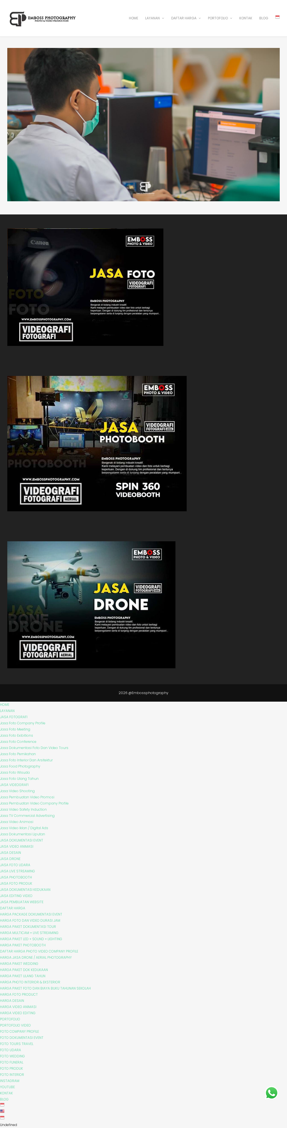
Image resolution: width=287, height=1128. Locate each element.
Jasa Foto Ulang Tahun (19, 778)
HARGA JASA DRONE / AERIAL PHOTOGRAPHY (36, 957)
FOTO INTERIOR (12, 1074)
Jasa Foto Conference (18, 741)
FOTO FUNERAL (11, 1062)
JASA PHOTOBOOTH (16, 877)
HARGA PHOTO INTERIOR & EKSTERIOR (30, 982)
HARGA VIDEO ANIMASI (18, 1006)
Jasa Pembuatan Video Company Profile (34, 803)
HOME (133, 18)
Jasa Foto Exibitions (16, 735)
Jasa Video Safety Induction (23, 809)
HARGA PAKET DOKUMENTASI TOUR (28, 926)
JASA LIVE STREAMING (17, 871)
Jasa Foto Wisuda (15, 772)
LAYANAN (153, 18)
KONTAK (245, 18)
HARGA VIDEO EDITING (18, 1013)
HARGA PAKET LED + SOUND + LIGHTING (31, 939)
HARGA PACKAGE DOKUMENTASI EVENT (31, 914)
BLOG (263, 18)
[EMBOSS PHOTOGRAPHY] (43, 25)
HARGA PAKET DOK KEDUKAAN (24, 969)
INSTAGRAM (9, 1080)
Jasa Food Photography (20, 766)
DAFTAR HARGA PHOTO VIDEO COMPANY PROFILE (39, 951)
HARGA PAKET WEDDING (19, 963)
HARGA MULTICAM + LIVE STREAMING (29, 932)
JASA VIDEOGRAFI (14, 784)
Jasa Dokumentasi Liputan (22, 834)
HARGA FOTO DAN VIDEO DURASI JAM (30, 920)
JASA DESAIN (10, 852)
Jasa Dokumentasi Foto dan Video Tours (34, 747)
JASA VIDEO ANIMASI (16, 846)
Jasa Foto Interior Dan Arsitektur (26, 760)
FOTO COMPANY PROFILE (19, 1031)
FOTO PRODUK (11, 1068)
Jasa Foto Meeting (15, 729)
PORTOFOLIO (218, 18)
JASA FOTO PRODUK (16, 883)
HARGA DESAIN (12, 1000)
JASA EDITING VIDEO (16, 895)
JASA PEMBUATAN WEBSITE (21, 902)
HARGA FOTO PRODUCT (19, 994)
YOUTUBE (7, 1087)
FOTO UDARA (10, 1050)
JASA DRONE (10, 858)
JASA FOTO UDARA (15, 865)
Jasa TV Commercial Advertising (27, 815)
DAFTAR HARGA (184, 18)
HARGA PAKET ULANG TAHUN (22, 976)
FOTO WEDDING (12, 1056)
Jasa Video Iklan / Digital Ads (24, 828)
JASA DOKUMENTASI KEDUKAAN (25, 889)
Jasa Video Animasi (16, 821)
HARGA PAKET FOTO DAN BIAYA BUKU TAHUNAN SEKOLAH (45, 988)
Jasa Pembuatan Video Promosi (27, 797)
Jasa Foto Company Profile (22, 723)
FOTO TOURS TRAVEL (16, 1043)
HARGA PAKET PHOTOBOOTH (23, 945)
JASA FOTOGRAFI (13, 717)
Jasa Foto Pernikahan (18, 754)
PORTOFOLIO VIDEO (15, 1025)
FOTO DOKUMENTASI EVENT (21, 1037)
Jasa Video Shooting (17, 791)
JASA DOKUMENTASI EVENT (21, 840)
